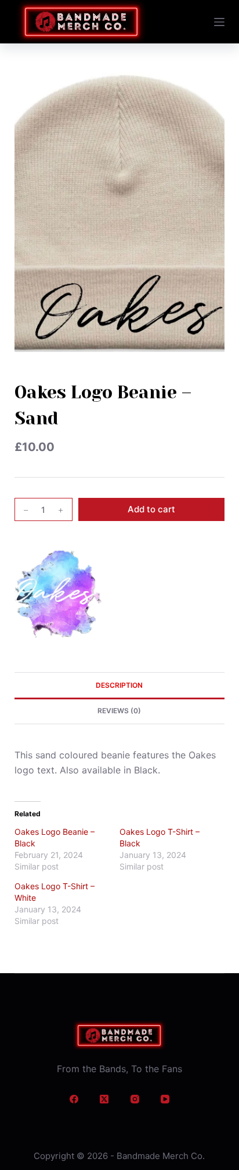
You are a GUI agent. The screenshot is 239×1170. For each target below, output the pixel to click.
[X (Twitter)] (104, 1099)
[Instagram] (135, 1099)
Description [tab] (119, 685)
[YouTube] (165, 1099)
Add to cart (151, 509)
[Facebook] (74, 1099)
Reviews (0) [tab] (119, 710)
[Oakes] (58, 594)
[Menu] (219, 22)
